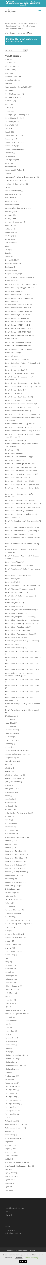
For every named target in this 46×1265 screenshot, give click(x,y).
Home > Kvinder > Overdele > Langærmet (20, 407)
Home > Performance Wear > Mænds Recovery (22, 544)
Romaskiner (9, 965)
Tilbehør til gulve (11, 1062)
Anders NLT (9, 63)
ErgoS (7, 187)
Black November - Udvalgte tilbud (17, 87)
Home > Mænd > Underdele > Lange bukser (21, 507)
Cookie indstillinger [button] (32, 1257)
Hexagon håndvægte (12, 274)
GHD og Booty (10, 239)
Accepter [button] (23, 1261)
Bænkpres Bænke (11, 77)
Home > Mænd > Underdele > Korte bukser (21, 504)
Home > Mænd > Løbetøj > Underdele (18, 467)
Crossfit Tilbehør (11, 146)
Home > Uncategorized (13, 644)
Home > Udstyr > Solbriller (14, 613)
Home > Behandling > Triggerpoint (17, 288)
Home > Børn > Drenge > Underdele (18, 335)
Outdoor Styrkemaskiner (14, 882)
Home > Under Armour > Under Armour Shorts (22, 663)
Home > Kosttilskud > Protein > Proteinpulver (21, 363)
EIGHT (7, 173)
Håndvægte (9, 267)
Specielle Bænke (11, 1003)
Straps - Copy (10, 1031)
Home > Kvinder (11, 366)
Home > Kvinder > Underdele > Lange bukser (21, 431)
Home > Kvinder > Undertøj (15, 440)
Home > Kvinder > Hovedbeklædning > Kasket (22, 386)
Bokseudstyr (9, 104)
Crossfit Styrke (10, 139)
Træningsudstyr (10, 1114)
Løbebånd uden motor (13, 778)
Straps (7, 1027)
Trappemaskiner (11, 1083)
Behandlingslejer (11, 80)
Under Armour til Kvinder (14, 1124)
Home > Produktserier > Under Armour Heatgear (23, 569)
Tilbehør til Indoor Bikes (13, 1066)
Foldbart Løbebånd (12, 205)
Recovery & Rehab (11, 944)
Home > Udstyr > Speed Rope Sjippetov (19, 617)
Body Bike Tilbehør (12, 97)
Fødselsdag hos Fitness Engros (16, 208)
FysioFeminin (9, 232)
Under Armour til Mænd (19, 23)
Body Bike (8, 90)
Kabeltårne (9, 737)
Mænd (19, 26)
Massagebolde (10, 789)
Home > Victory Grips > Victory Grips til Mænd (22, 710)
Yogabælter (9, 1180)
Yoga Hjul (8, 1169)
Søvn (6, 996)
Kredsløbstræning (11, 761)
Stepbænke (9, 1017)
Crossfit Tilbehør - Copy (13, 149)
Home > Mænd (10, 450)
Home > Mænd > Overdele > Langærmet (19, 474)
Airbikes (8, 59)
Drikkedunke (9, 167)
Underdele (26, 26)
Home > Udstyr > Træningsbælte (17, 627)
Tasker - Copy (10, 1045)
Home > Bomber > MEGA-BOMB (16, 325)
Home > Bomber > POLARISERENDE (18, 328)
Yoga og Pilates (10, 1173)
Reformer (8, 948)
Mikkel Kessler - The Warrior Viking (18, 813)
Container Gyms (11, 121)
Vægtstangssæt (10, 1155)
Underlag (8, 1131)
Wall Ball (8, 1159)
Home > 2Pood (10, 281)
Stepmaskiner (10, 1020)
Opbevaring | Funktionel (14, 851)
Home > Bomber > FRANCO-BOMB (17, 308)
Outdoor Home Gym (12, 875)
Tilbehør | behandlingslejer (15, 1055)
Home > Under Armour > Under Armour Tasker (22, 685)
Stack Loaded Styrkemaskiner (15, 1014)
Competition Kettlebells (13, 118)
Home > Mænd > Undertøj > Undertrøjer (19, 514)
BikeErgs (8, 83)
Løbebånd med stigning (13, 775)
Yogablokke (9, 1183)
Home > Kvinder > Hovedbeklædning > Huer (21, 383)
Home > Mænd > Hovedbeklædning (18, 457)
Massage (8, 785)
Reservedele (9, 955)
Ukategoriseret (10, 1121)
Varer (8, 1211)
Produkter (8, 906)
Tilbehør (8, 1048)
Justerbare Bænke (11, 730)
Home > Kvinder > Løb (13, 393)
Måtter (7, 796)
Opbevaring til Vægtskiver (14, 868)
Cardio (7, 108)
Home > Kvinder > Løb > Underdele (18, 400)
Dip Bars (8, 163)
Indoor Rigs (9, 726)
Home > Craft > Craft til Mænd (16, 346)
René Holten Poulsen (12, 951)
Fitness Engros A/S (11, 194)
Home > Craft (9, 339)
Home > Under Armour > (14, 648)
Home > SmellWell (11, 582)
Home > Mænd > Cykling (14, 453)
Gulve (7, 250)
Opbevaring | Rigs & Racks (15, 854)
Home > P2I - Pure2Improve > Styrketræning (21, 531)
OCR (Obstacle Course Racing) (16, 837)
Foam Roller (9, 201)
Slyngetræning (10, 989)
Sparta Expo (9, 1000)
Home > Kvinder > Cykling (14, 370)
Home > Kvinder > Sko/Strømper (16, 411)
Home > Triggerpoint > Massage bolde (19, 589)
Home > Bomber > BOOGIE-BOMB (17, 295)
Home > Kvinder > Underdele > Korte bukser (21, 427)
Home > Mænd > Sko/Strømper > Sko (18, 481)
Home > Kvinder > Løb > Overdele (17, 397)
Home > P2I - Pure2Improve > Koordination (20, 527)
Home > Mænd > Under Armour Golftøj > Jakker (22, 488)
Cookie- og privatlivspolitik (17, 1250)
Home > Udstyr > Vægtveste (15, 637)
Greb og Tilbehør (11, 243)
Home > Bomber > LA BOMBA (15, 318)
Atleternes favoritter (12, 66)
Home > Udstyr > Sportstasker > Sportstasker (21, 620)
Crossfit (7, 128)
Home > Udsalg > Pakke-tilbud (16, 592)
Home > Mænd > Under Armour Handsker (20, 500)
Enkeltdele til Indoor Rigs (14, 180)
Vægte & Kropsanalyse (13, 1138)
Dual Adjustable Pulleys (13, 170)
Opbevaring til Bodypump (14, 861)
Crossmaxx (9, 153)
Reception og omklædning (14, 937)
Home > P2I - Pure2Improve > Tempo (18, 534)
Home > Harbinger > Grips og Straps (18, 349)
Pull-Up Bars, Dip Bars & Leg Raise (17, 920)
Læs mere (19, 1257)
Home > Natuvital (11, 517)
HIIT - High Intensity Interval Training (18, 277)
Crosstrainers (10, 156)
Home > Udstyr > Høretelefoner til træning (20, 610)
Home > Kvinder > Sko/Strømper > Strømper (21, 414)
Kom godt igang (10, 758)
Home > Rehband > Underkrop (16, 575)
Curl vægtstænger (11, 160)
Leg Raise (8, 764)
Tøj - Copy (8, 1079)
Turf (6, 1117)
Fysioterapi (9, 236)
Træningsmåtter (11, 1107)
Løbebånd (8, 768)
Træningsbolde (10, 1093)
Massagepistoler (11, 792)
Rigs (6, 958)
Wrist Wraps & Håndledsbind (15, 1162)
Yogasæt (8, 1190)
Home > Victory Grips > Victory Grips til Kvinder (22, 704)
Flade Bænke (9, 198)
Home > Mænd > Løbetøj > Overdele (18, 464)
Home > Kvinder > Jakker (14, 390)
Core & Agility (10, 125)
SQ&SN (7, 1007)
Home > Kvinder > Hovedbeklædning (18, 373)
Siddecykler (9, 982)
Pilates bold (9, 896)
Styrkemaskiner (10, 1038)
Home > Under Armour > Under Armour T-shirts (22, 679)
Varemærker (9, 1135)
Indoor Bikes (9, 719)
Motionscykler (10, 823)
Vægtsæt (8, 1142)
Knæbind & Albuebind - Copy (15, 754)
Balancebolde (10, 70)
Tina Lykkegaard (11, 1076)
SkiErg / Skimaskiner (12, 986)
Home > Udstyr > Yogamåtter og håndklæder (21, 641)
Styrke (7, 1034)
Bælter (7, 73)
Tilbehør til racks (11, 1069)
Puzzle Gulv (9, 927)
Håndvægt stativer (11, 263)
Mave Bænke (9, 799)
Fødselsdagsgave (11, 211)
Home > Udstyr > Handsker (15, 606)
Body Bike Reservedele (13, 94)
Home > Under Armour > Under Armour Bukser (22, 651)
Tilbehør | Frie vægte (12, 1059)
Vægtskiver (9, 1145)
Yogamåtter (9, 1187)
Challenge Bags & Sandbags (15, 115)
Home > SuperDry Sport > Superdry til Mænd (21, 585)
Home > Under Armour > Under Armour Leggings (23, 657)
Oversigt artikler (18, 1208)
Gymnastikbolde (11, 260)
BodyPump (9, 101)
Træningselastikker (12, 1100)
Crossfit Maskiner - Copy (14, 135)
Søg (25, 50)
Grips (7, 246)
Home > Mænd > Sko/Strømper (16, 477)
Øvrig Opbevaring (11, 889)
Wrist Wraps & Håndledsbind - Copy (18, 1166)
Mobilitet (8, 816)
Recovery (8, 941)
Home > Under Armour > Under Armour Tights (22, 691)
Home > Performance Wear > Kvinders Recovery (22, 537)
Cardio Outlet (10, 111)
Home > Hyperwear (12, 353)
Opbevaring (9, 841)
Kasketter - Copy (11, 740)
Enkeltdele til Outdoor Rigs (15, 184)
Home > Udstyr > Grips (13, 603)
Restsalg (13, 26)
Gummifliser (9, 256)
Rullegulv (8, 972)
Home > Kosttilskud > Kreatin (15, 359)
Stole (6, 1024)
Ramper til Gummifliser (13, 934)
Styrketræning (10, 1041)
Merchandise (9, 806)
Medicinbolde (10, 802)
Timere (7, 1072)
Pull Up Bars (9, 917)
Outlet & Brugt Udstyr (13, 885)
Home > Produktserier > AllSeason (17, 565)
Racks (7, 931)
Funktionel (8, 225)
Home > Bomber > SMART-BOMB (17, 332)
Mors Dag (8, 820)
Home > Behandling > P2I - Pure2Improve (20, 284)
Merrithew (8, 809)
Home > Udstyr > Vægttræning (16, 630)
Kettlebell (8, 744)
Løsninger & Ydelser (12, 782)
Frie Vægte (8, 215)
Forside (7, 23)
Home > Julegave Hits (12, 356)
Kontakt (9, 1215)
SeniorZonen (9, 979)
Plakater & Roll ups (12, 899)
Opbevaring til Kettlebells (14, 865)
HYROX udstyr (10, 716)
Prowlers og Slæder (12, 913)
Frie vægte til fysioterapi (14, 222)
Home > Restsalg (11, 578)
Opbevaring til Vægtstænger (15, 872)
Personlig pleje (10, 892)
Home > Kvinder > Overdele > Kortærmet (20, 404)
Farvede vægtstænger (13, 191)
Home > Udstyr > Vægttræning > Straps (19, 634)
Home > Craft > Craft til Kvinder (16, 342)
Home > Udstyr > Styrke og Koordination (19, 623)
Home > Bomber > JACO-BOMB (16, 315)
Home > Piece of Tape (13, 562)
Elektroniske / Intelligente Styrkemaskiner (20, 177)
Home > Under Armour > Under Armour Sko (21, 670)
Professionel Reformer (13, 910)
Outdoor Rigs (9, 879)
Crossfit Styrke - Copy (12, 142)
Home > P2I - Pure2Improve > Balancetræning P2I (23, 521)
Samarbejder (9, 976)
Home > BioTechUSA (12, 291)
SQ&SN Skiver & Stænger (14, 1010)
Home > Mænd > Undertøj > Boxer (17, 511)
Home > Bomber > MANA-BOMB (16, 321)
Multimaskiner (10, 830)
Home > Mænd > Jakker (13, 460)
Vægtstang (8, 1149)
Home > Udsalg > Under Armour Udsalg (19, 596)
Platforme (8, 903)
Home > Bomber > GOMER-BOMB (17, 311)
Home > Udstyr (10, 599)
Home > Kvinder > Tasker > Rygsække (18, 424)
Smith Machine (10, 993)
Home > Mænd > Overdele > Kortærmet (19, 471)
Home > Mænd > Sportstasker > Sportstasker (21, 484)
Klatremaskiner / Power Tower (16, 751)
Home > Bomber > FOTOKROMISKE (17, 298)
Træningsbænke (11, 1086)
